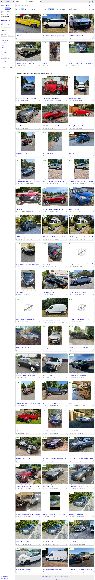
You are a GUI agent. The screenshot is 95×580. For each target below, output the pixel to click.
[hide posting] (40, 38)
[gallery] (22, 9)
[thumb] (19, 9)
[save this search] (93, 5)
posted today (5, 14)
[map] (25, 9)
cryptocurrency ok (6, 58)
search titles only (6, 11)
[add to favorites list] (17, 38)
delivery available (6, 57)
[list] (16, 9)
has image (4, 12)
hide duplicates (6, 16)
